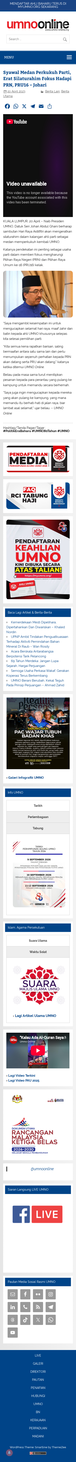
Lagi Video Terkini (21, 1076)
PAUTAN (38, 1379)
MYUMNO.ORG (29, 7)
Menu (9, 57)
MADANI (38, 1436)
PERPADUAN (38, 1428)
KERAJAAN (38, 1420)
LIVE (38, 1355)
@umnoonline (42, 1169)
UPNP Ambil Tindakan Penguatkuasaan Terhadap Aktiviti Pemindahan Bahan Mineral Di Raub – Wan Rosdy (37, 641)
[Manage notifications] (9, 1452)
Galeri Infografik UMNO (25, 778)
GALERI (38, 1363)
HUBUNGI (38, 1396)
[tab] (37, 805)
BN (38, 1412)
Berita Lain (52, 91)
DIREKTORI (38, 1371)
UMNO (38, 1404)
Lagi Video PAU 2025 (23, 1080)
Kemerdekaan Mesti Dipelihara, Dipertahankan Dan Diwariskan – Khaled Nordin (35, 627)
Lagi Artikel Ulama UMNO (35, 1016)
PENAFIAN (38, 1388)
